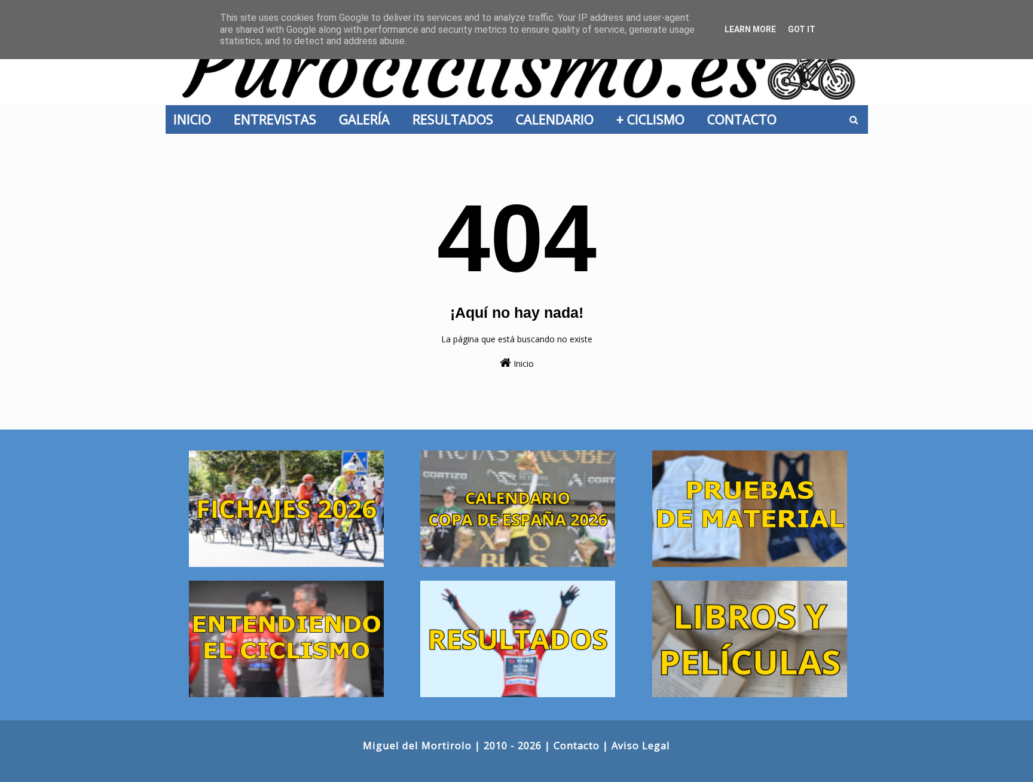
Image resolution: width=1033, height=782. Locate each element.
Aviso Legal (641, 745)
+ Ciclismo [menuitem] (654, 119)
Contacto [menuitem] (745, 119)
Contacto (577, 745)
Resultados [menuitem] (456, 119)
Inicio (522, 363)
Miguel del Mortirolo (417, 745)
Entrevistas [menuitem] (278, 119)
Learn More (750, 29)
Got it (801, 29)
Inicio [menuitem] (195, 119)
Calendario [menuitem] (558, 119)
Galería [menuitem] (368, 119)
